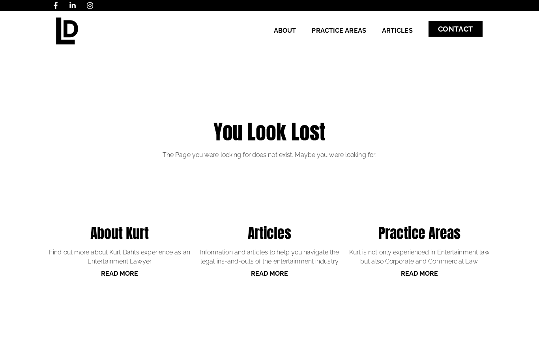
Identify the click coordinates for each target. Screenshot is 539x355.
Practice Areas (339, 30)
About (285, 30)
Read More (119, 273)
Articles (397, 30)
